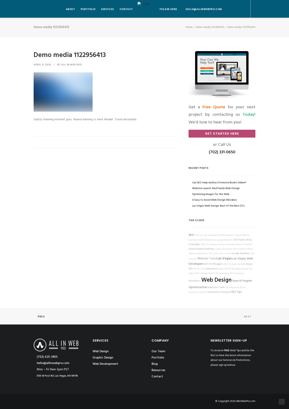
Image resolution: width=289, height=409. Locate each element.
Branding (224, 273)
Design (245, 269)
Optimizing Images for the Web (210, 194)
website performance (198, 253)
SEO (191, 235)
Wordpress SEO (230, 249)
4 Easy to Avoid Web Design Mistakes (214, 200)
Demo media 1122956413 (210, 27)
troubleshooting (245, 249)
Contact (157, 376)
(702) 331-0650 (222, 152)
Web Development (105, 364)
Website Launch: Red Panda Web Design (216, 188)
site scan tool (201, 235)
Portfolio (158, 357)
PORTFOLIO (88, 9)
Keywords (228, 240)
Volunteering (214, 235)
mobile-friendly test (207, 240)
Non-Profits (214, 273)
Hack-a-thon (225, 253)
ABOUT (70, 9)
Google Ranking (240, 254)
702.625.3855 (168, 9)
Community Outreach (218, 292)
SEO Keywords (232, 287)
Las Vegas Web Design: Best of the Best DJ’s (218, 206)
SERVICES (107, 9)
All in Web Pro (71, 64)
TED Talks (213, 253)
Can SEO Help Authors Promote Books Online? (219, 182)
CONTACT (126, 9)
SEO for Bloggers (213, 264)
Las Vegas (224, 258)
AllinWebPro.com (245, 401)
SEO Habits (240, 240)
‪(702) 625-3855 (47, 356)
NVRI (223, 235)
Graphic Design (103, 357)
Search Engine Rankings (201, 249)
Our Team (158, 351)
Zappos (218, 249)
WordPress (195, 281)
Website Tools (206, 258)
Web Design (216, 280)
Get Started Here (222, 133)
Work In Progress (209, 244)
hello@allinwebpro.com (204, 9)
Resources (158, 370)
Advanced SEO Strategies (229, 269)
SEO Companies (237, 273)
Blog (155, 364)
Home (189, 27)
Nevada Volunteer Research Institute (235, 244)
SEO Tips (236, 292)
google (220, 240)
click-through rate (232, 264)
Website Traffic (216, 288)
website (202, 292)
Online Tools (199, 269)
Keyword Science (233, 235)
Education (211, 269)
